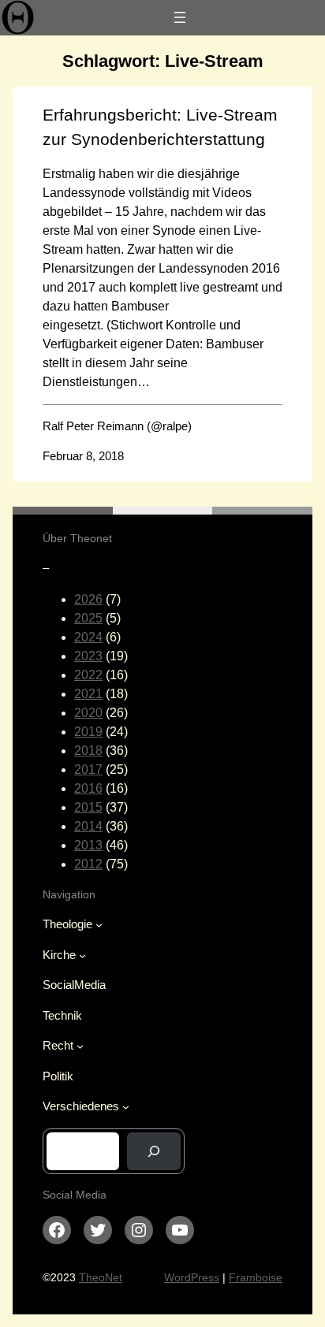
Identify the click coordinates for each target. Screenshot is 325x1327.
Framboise (255, 1277)
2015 (88, 807)
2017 (88, 769)
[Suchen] (154, 1151)
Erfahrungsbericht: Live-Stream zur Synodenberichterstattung (160, 127)
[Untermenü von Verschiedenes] (125, 1106)
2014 (88, 826)
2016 (88, 788)
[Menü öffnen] (179, 17)
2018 (88, 750)
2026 (88, 599)
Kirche (59, 954)
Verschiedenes (81, 1106)
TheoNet (100, 1277)
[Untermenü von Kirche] (82, 955)
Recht (58, 1045)
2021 (88, 694)
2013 (88, 845)
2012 (88, 864)
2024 (88, 637)
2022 (88, 675)
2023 (88, 656)
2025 (88, 618)
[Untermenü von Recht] (80, 1046)
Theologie (67, 924)
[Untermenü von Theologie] (99, 924)
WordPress (191, 1277)
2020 (88, 712)
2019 (88, 731)
